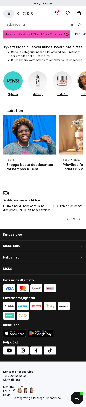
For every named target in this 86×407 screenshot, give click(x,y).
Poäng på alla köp (43, 3)
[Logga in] (56, 13)
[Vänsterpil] (67, 219)
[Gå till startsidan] (25, 14)
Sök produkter (16, 24)
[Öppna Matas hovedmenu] (8, 14)
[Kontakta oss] (77, 398)
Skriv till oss (11, 380)
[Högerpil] (79, 219)
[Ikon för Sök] (79, 25)
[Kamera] (73, 25)
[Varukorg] (79, 13)
